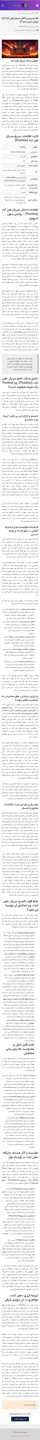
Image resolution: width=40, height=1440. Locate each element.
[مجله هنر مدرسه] (20, 5)
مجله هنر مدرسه (32, 13)
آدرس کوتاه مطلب (20, 1419)
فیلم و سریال (21, 13)
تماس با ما (20, 1436)
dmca (27, 1436)
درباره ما (13, 1436)
